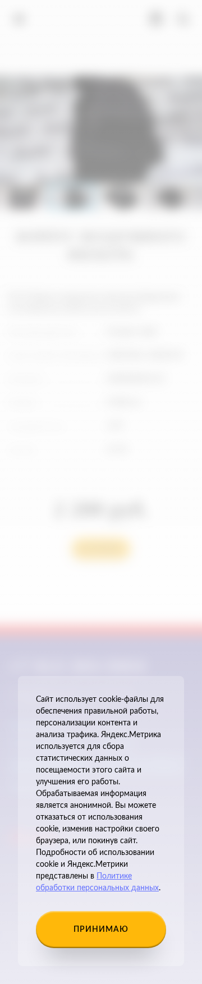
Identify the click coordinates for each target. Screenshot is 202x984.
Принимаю (101, 930)
